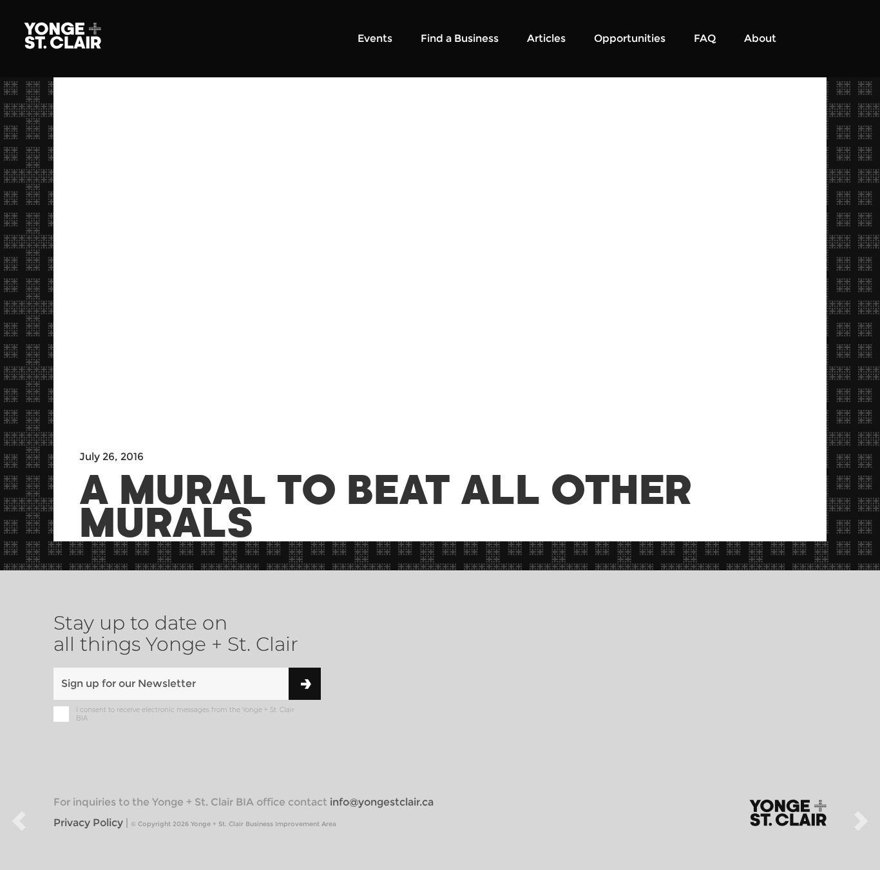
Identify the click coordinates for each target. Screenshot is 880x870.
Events (375, 38)
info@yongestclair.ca (382, 802)
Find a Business (460, 38)
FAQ (705, 38)
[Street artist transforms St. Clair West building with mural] (19, 823)
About (760, 38)
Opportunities (629, 38)
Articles (546, 38)
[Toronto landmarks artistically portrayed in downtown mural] (861, 823)
